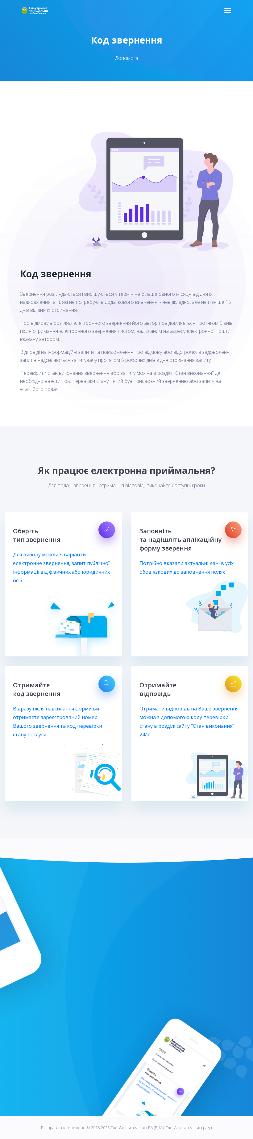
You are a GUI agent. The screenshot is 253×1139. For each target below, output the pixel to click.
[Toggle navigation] (227, 10)
